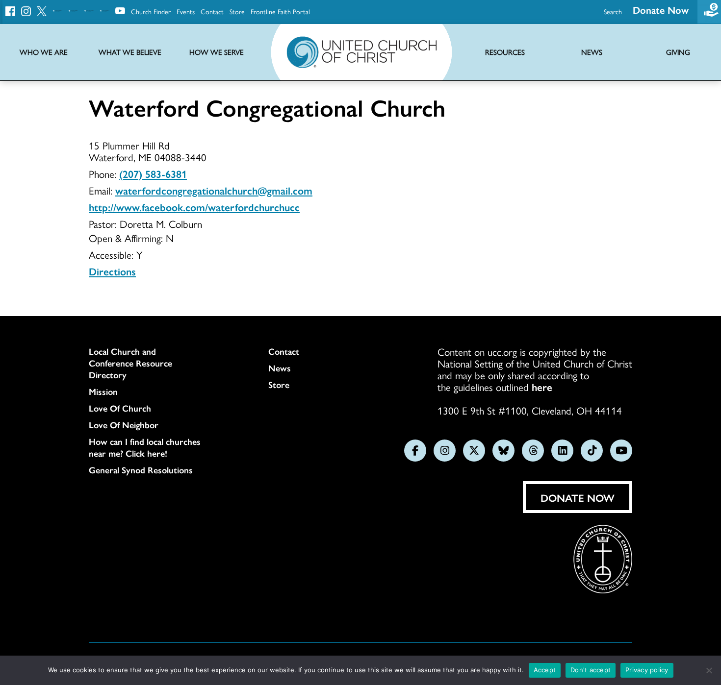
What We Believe (130, 52)
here (542, 386)
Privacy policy (647, 670)
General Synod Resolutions (141, 470)
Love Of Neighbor (123, 425)
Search (613, 11)
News (279, 368)
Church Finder (151, 11)
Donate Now (661, 9)
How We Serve (216, 52)
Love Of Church (120, 408)
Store (237, 11)
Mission (103, 391)
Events (186, 11)
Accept (545, 670)
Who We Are (44, 52)
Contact (212, 11)
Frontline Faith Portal (280, 11)
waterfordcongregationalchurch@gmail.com (213, 190)
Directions (112, 271)
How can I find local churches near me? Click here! (145, 447)
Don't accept (590, 670)
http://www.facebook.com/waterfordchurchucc (194, 206)
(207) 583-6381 (153, 173)
